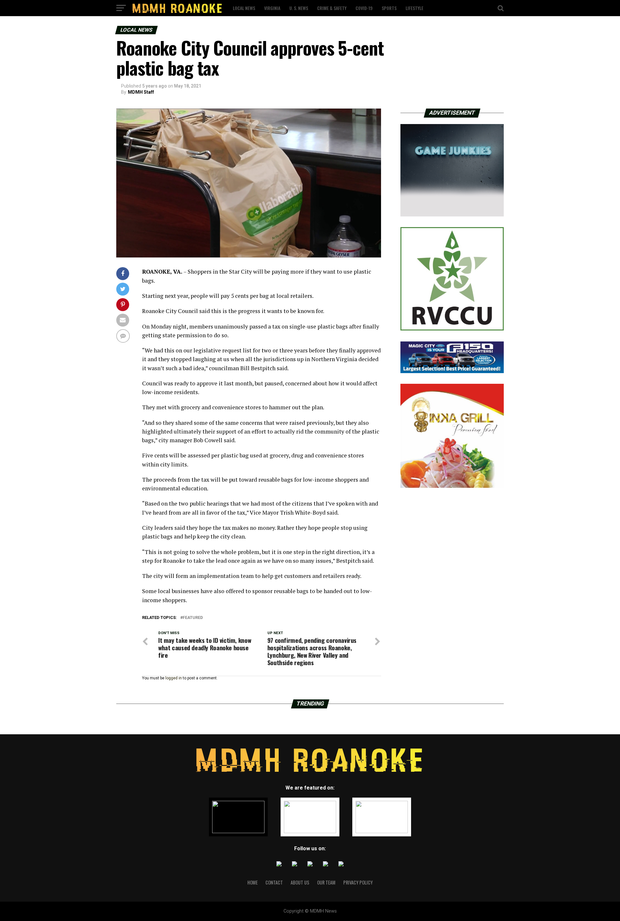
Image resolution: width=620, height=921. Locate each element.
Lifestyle (414, 8)
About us (300, 882)
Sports (389, 8)
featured (193, 618)
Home (252, 882)
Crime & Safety (331, 8)
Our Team (326, 882)
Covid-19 (364, 8)
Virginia (272, 8)
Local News (244, 8)
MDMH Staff (141, 92)
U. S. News (298, 8)
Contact (274, 882)
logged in (173, 678)
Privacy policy (358, 882)
